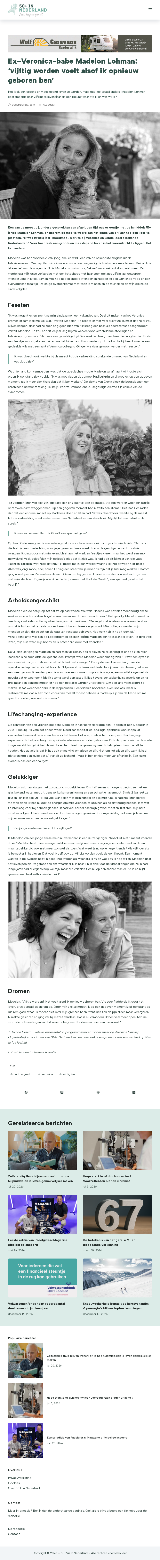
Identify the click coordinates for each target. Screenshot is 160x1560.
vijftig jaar (67, 1074)
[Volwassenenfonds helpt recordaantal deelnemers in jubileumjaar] (42, 1278)
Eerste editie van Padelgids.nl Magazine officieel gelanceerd (87, 1437)
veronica (45, 1074)
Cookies (14, 1483)
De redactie (16, 1529)
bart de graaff (21, 1074)
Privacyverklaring (19, 1478)
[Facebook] (26, 1092)
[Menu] (150, 10)
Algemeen (49, 104)
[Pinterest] (98, 1092)
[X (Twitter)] (62, 1092)
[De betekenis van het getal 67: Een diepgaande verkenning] (117, 1214)
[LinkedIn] (134, 1092)
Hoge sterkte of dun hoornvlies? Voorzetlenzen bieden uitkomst (90, 1397)
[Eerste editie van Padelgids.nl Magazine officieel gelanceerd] (42, 1214)
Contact (14, 1534)
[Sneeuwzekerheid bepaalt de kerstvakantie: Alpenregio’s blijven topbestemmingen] (117, 1278)
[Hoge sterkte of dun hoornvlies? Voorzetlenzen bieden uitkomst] (117, 1150)
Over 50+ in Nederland (24, 1488)
